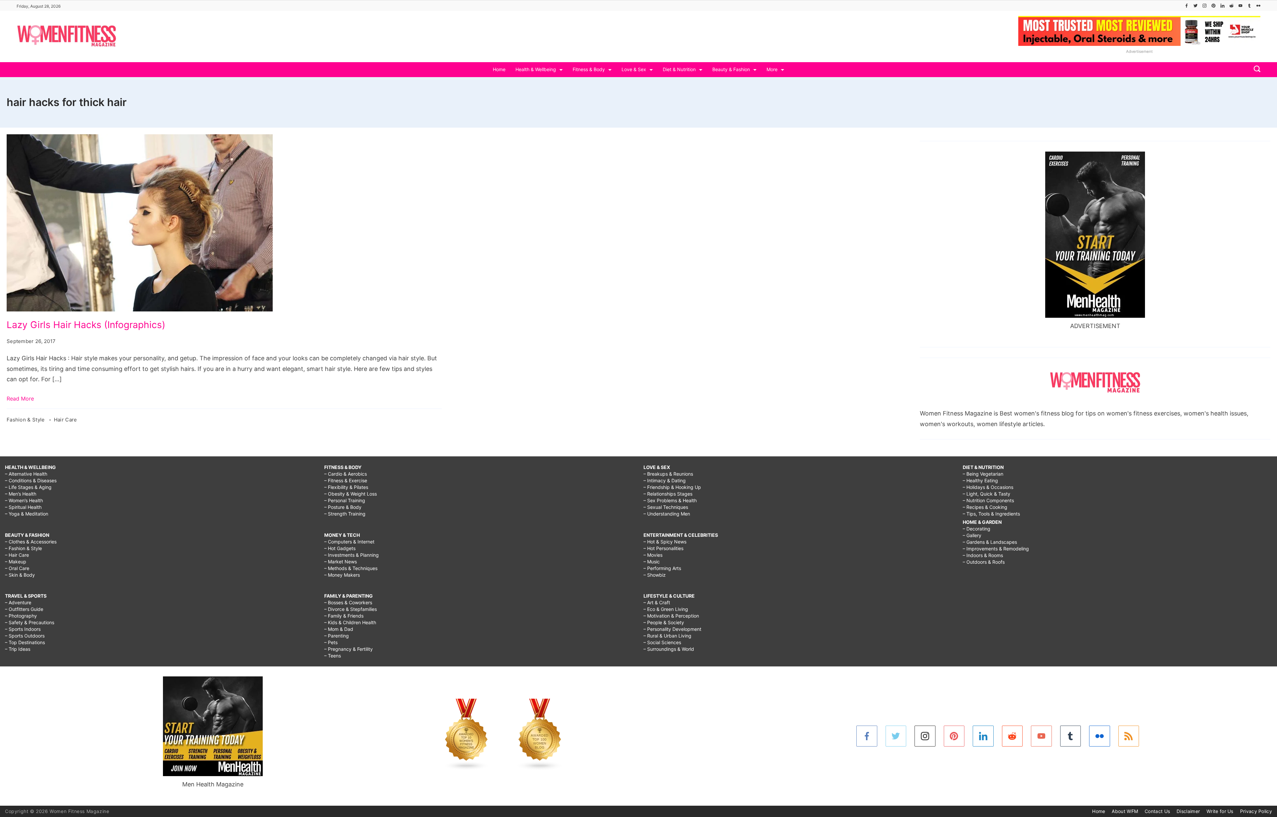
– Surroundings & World (668, 649)
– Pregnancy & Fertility (348, 649)
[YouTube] (1240, 6)
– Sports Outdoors (25, 636)
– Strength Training (344, 514)
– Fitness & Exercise (345, 480)
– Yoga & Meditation (26, 514)
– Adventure (18, 602)
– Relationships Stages (667, 494)
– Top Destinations (25, 642)
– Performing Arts (662, 568)
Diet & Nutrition (679, 69)
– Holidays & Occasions (988, 487)
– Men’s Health (20, 494)
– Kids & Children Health (350, 622)
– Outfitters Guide (24, 609)
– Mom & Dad (338, 629)
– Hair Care (17, 555)
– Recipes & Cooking (985, 507)
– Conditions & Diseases (31, 480)
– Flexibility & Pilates (346, 487)
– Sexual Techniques (665, 507)
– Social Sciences (662, 642)
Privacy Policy (1256, 811)
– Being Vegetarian (983, 474)
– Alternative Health (26, 474)
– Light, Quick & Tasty (986, 494)
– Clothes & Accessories (31, 541)
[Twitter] (1196, 6)
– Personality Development (672, 629)
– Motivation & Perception (671, 616)
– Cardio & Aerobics (345, 474)
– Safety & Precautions (29, 622)
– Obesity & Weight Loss (350, 494)
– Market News (340, 561)
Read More (20, 398)
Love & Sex (634, 69)
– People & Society (663, 622)
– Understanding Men (666, 514)
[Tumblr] (1249, 6)
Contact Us (1157, 811)
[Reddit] (1231, 6)
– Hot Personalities (663, 548)
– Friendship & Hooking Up (672, 487)
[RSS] (1128, 736)
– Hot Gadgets (339, 548)
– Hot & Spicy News (664, 541)
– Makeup (15, 561)
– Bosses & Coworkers (348, 602)
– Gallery (972, 535)
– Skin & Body (20, 575)
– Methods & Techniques (350, 568)
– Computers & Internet (349, 541)
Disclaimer (1188, 811)
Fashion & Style (26, 419)
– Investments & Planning (351, 555)
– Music (651, 561)
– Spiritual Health (23, 507)
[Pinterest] (1213, 6)
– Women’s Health (24, 500)
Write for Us (1219, 811)
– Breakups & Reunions (668, 474)
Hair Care (65, 419)
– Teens (332, 655)
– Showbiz (654, 575)
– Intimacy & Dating (664, 480)
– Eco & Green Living (665, 609)
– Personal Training (344, 500)
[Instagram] (1204, 6)
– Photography (21, 616)
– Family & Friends (343, 616)
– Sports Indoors (23, 629)
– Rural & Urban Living (667, 636)
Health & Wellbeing (535, 69)
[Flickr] (1258, 6)
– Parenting (336, 636)
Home (499, 69)
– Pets (331, 642)
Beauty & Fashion (731, 69)
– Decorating (976, 528)
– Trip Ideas (17, 649)
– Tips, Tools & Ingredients (991, 514)
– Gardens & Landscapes (990, 542)
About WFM (1125, 811)
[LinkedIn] (1222, 6)
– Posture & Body (342, 507)
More (772, 69)
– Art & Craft (656, 602)
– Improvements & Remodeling (996, 548)
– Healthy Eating (980, 480)
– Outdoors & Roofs (984, 562)
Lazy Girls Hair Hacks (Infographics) (86, 324)
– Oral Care (17, 568)
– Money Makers (342, 575)
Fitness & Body (589, 69)
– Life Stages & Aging (28, 487)
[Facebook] (1187, 6)
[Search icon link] (1255, 69)
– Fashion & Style (23, 548)
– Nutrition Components (988, 500)
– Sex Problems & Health (670, 500)
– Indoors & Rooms (983, 555)
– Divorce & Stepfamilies (350, 609)
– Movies (652, 555)
